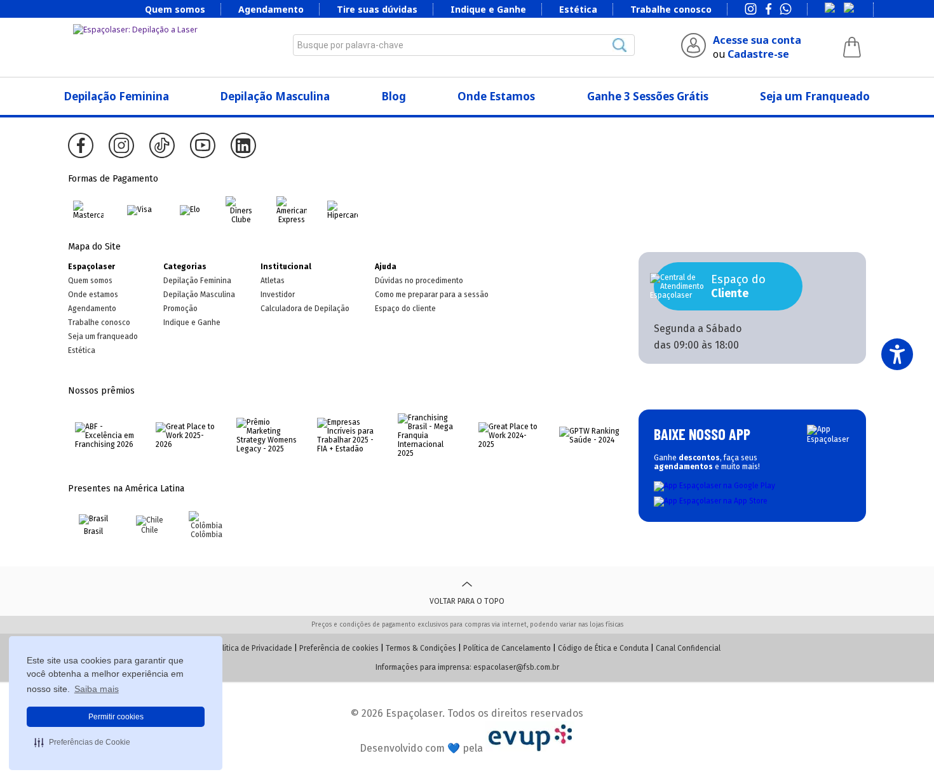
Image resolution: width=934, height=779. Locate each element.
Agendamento (271, 9)
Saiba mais (96, 689)
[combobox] (464, 45)
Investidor (278, 294)
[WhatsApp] (786, 10)
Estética (578, 9)
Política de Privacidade (252, 648)
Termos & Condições (421, 648)
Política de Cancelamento (507, 648)
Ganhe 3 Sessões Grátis (647, 96)
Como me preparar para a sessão (432, 294)
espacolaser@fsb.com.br (516, 667)
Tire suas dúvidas (377, 9)
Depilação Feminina (116, 96)
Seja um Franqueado (815, 96)
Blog (394, 96)
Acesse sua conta (757, 40)
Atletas (273, 280)
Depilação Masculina (275, 96)
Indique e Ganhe (488, 9)
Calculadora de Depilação (305, 308)
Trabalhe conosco (671, 9)
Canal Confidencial (688, 648)
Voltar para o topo (467, 601)
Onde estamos (93, 294)
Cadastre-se (758, 54)
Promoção (180, 308)
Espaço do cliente (405, 308)
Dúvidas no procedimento (419, 280)
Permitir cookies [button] (116, 716)
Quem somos (175, 9)
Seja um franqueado (103, 336)
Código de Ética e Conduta (603, 648)
